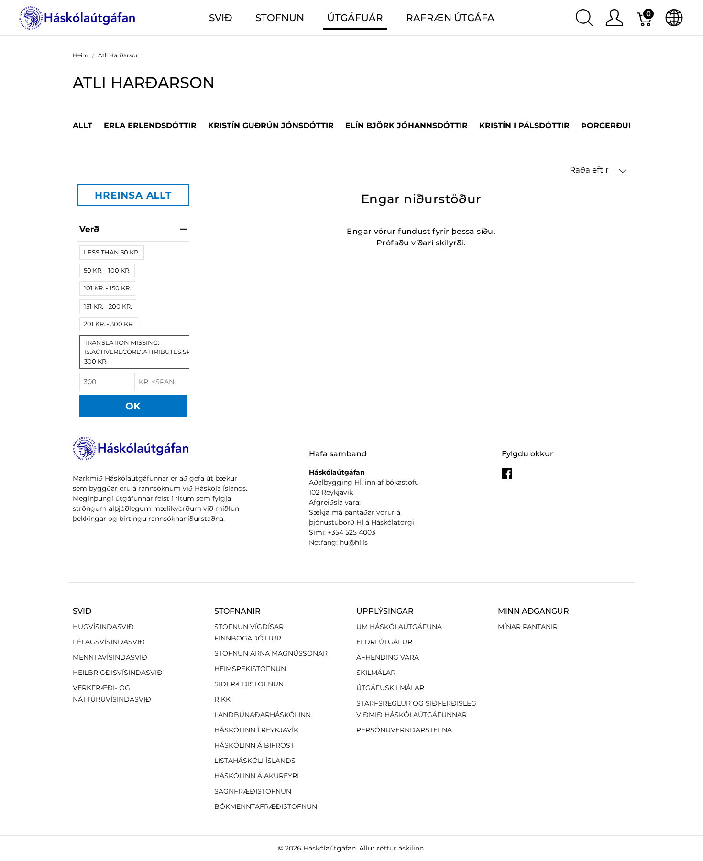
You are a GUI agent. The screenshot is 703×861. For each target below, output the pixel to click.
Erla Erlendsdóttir (150, 125)
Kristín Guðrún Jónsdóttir (271, 125)
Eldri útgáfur (384, 642)
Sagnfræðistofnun (252, 791)
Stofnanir (237, 611)
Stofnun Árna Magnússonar (271, 653)
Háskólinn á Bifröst (254, 745)
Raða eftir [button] (590, 170)
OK (133, 406)
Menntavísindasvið (110, 657)
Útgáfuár (355, 17)
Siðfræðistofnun (249, 684)
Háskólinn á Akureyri (256, 776)
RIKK (222, 699)
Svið (82, 611)
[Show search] (584, 17)
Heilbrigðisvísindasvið (118, 672)
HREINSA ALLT (133, 195)
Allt (82, 125)
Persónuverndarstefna (404, 730)
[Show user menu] (614, 17)
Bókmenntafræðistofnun (265, 806)
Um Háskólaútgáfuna (399, 626)
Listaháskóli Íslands (255, 760)
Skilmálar (375, 672)
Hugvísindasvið (103, 626)
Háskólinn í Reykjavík (256, 730)
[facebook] (507, 476)
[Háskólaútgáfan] (77, 17)
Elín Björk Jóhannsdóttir (406, 125)
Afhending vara (387, 657)
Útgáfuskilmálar (390, 688)
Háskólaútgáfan (329, 848)
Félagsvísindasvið (109, 642)
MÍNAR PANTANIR (528, 626)
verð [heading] (89, 229)
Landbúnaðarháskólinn (262, 714)
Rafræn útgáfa (450, 17)
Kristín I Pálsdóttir (524, 125)
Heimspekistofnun (250, 668)
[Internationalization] (674, 17)
